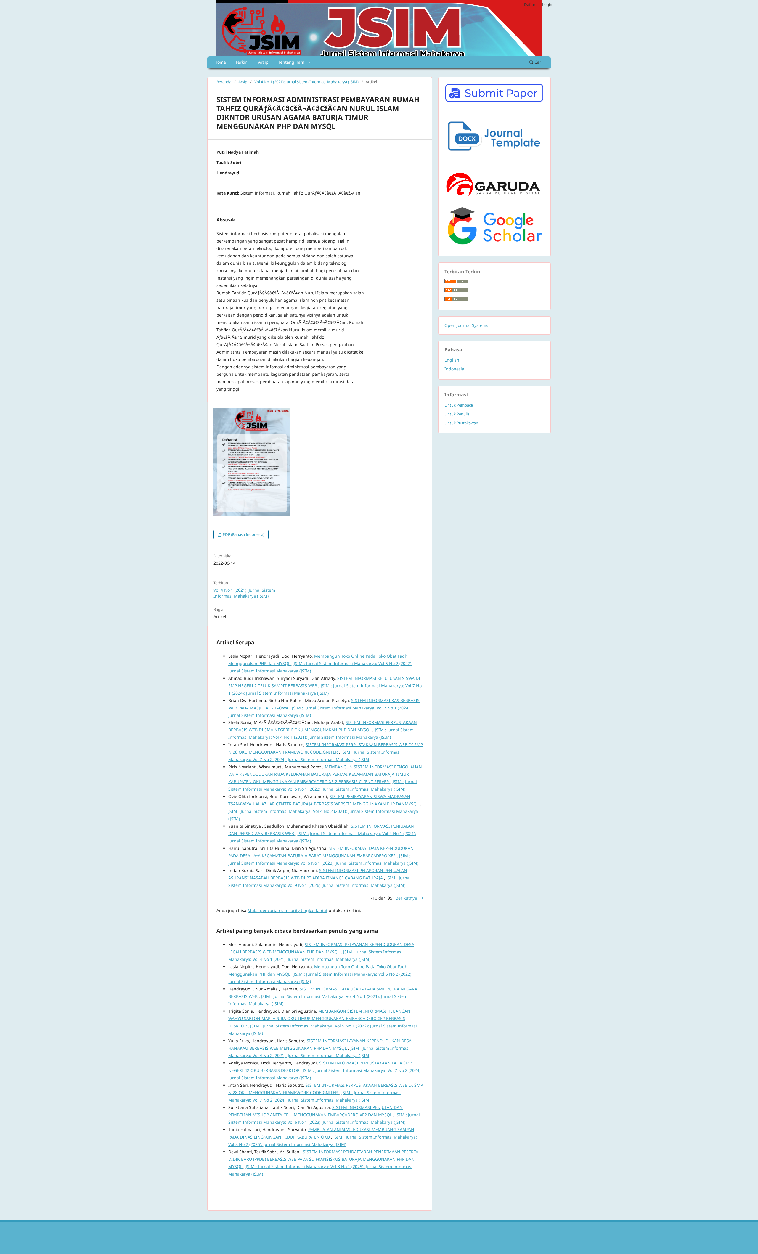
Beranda (223, 81)
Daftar (529, 4)
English (451, 360)
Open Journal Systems (466, 325)
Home (220, 62)
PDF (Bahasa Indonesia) (243, 534)
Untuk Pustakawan (461, 423)
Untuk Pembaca (458, 405)
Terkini (242, 62)
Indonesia (454, 369)
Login (547, 4)
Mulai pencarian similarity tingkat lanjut (287, 910)
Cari (537, 62)
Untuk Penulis (456, 414)
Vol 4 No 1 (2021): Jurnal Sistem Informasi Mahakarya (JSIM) (306, 81)
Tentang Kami (292, 62)
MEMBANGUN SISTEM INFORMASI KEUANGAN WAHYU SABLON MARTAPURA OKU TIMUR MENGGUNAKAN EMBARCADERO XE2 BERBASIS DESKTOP (319, 1018)
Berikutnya (406, 898)
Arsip (263, 62)
